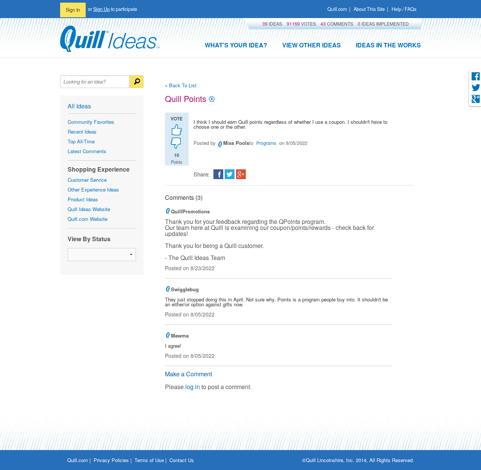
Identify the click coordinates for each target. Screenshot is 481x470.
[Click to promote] (177, 129)
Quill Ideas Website (89, 209)
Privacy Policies (111, 460)
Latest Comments (87, 151)
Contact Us (181, 460)
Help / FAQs (404, 9)
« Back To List (181, 85)
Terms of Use (149, 460)
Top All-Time (81, 141)
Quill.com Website (87, 218)
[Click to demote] (177, 143)
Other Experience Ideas (93, 189)
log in (192, 386)
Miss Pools (236, 142)
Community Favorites (91, 121)
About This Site (369, 9)
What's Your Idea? (236, 45)
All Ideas (79, 106)
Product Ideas (83, 199)
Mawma (180, 335)
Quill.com (337, 9)
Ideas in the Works (388, 45)
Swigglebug (185, 289)
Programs (266, 143)
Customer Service (87, 179)
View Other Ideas (311, 45)
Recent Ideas (82, 131)
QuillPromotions (190, 211)
